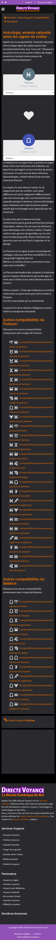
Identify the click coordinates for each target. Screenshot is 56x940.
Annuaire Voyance (11, 835)
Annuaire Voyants (11, 844)
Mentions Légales (22, 933)
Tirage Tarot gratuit (12, 849)
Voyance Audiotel (11, 892)
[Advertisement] (28, 751)
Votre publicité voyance (28, 936)
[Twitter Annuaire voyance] (6, 2)
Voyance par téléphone (14, 888)
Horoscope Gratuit (11, 896)
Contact (28, 2)
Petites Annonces (11, 840)
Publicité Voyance (11, 864)
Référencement (10, 859)
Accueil (11, 17)
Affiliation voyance (11, 904)
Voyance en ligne (44, 2)
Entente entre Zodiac (13, 854)
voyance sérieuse (20, 819)
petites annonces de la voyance (34, 816)
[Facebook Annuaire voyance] (2, 2)
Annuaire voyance (11, 884)
